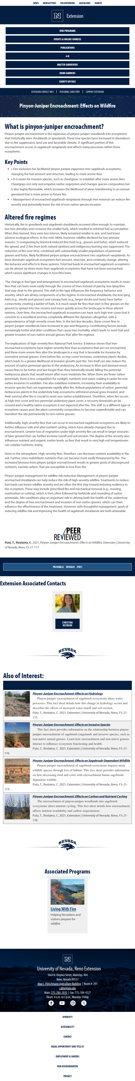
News (36, 3)
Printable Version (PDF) (67, 567)
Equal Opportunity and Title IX (67, 1046)
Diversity (67, 1017)
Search (98, 3)
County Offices (67, 81)
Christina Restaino (67, 624)
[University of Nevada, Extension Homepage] (67, 959)
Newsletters (49, 3)
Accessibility (67, 1026)
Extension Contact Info (42, 91)
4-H (67, 56)
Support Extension (95, 91)
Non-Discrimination (67, 1066)
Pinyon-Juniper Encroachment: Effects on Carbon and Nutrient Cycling (80, 796)
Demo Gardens (67, 73)
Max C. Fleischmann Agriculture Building (59, 983)
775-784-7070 (59, 992)
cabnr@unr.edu (67, 988)
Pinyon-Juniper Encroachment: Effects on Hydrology (68, 694)
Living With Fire (63, 909)
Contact (67, 1036)
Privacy (67, 1076)
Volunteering (67, 3)
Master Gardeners (67, 64)
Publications (67, 47)
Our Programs (68, 30)
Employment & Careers (67, 1056)
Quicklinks (84, 3)
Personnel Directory (70, 91)
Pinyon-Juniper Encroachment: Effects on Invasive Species (71, 725)
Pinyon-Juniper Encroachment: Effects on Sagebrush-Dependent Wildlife (81, 761)
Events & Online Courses (67, 39)
